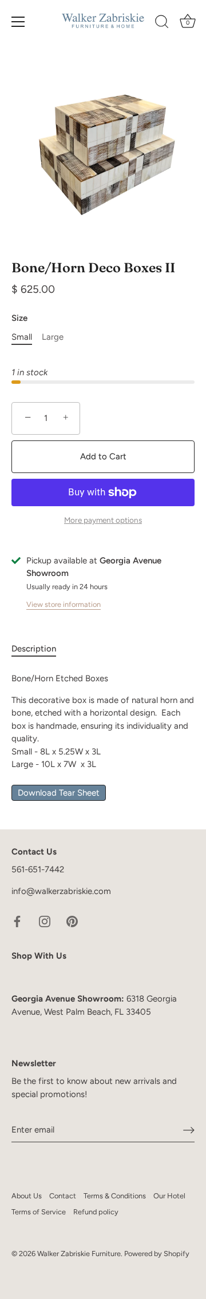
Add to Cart (103, 456)
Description (33, 648)
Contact (62, 1195)
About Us (26, 1195)
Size (19, 318)
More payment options (103, 520)
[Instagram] (44, 921)
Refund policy (95, 1211)
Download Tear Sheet (59, 793)
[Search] (162, 23)
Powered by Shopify (156, 1253)
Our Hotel (169, 1195)
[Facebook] (17, 921)
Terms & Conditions (115, 1195)
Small (21, 337)
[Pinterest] (72, 921)
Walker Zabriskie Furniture (79, 1253)
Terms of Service (38, 1211)
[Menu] (18, 21)
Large (53, 337)
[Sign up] (189, 1129)
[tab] (39, 649)
